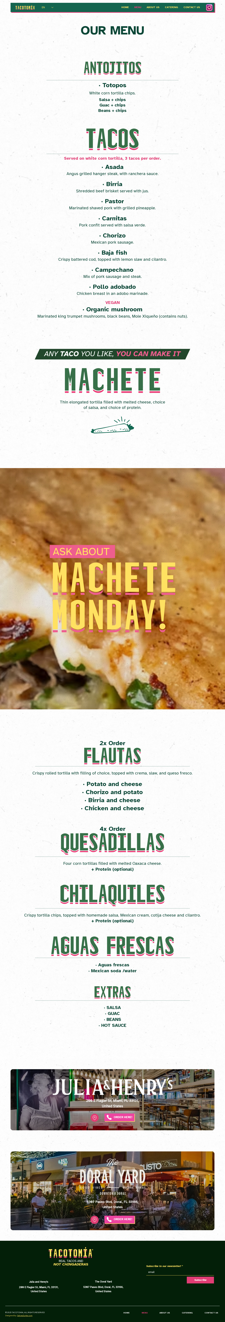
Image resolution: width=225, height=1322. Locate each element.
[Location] (95, 1118)
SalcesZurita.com (24, 1315)
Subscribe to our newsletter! (164, 1266)
